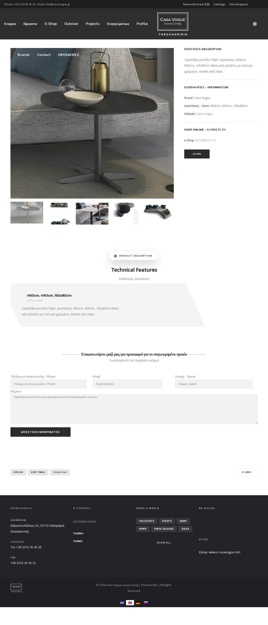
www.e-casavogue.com (224, 552)
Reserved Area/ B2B (196, 4)
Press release (164, 529)
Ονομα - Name (185, 376)
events (167, 521)
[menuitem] (122, 602)
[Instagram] (263, 4)
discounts (146, 521)
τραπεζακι (60, 472)
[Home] (50, 588)
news (183, 521)
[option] (92, 123)
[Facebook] (260, 4)
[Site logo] (173, 23)
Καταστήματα (238, 4)
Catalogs (219, 4)
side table (38, 472)
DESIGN (18, 472)
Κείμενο (15, 391)
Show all (164, 542)
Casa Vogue (205, 114)
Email (96, 376)
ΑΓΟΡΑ (197, 153)
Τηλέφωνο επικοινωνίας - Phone (32, 376)
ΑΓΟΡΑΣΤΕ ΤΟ (206, 140)
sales (185, 529)
